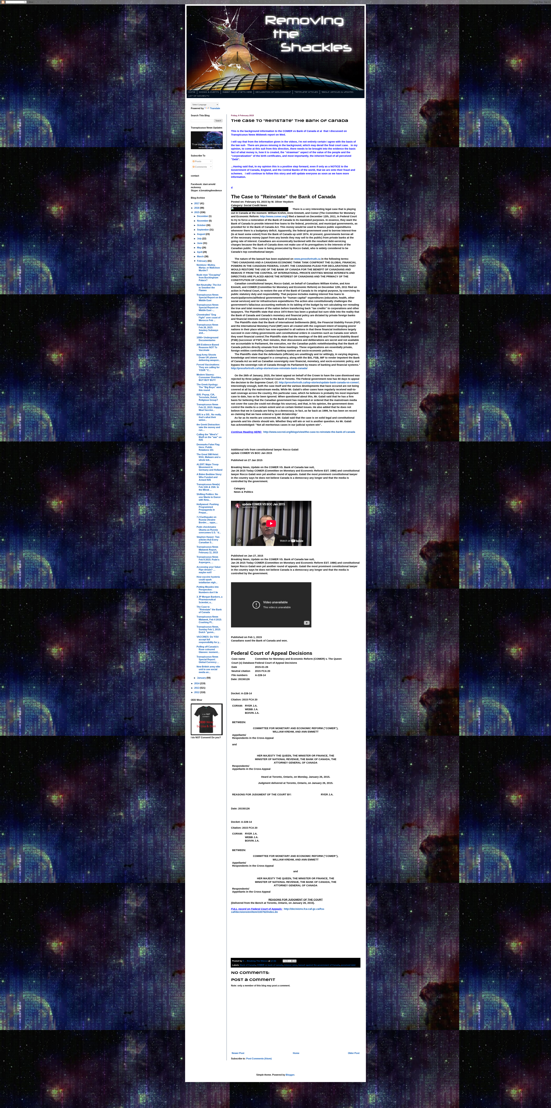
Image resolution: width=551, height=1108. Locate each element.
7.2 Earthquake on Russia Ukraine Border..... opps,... (207, 520)
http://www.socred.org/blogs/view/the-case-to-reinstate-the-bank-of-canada (309, 432)
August (201, 234)
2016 (197, 208)
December (203, 216)
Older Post (353, 1053)
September (203, 229)
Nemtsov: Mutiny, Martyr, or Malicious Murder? (208, 268)
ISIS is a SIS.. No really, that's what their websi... (209, 417)
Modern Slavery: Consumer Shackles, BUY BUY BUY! (209, 377)
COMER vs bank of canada (270, 965)
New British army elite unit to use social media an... (208, 669)
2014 (197, 683)
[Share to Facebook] (292, 961)
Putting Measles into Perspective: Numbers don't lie (208, 590)
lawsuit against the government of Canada (319, 965)
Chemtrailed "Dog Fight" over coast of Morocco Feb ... (208, 317)
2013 (197, 688)
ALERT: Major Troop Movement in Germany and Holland (209, 467)
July (199, 238)
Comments (200, 167)
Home (191, 92)
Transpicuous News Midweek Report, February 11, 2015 (207, 550)
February (202, 261)
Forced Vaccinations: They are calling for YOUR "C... (208, 367)
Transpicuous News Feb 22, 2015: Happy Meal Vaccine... (209, 407)
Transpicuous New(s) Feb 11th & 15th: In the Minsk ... (208, 487)
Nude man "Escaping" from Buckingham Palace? (209, 278)
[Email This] (284, 961)
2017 (197, 203)
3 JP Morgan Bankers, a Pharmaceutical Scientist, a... (209, 599)
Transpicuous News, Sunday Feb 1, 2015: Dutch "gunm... (209, 629)
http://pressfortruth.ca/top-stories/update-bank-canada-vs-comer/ (319, 382)
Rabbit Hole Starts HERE (237, 92)
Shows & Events (209, 92)
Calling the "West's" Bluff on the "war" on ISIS (209, 437)
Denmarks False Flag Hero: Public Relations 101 (208, 447)
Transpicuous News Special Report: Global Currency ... (208, 659)
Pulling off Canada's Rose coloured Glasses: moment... (208, 649)
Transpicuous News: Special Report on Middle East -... (208, 307)
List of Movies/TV (198, 96)
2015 (197, 212)
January (201, 678)
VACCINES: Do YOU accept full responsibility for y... (209, 639)
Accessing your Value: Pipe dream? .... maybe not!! (209, 570)
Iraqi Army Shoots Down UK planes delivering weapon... (208, 357)
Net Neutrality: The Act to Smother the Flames (209, 288)
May (199, 247)
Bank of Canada (248, 965)
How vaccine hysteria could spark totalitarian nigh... (208, 580)
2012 (197, 692)
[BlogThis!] (286, 961)
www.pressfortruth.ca (307, 258)
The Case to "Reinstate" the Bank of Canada (209, 610)
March (200, 256)
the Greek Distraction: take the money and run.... (208, 427)
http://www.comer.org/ (273, 216)
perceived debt (348, 965)
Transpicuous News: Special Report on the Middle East (209, 297)
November (203, 221)
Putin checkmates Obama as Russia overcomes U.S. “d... (209, 530)
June (200, 243)
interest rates (290, 965)
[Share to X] (289, 961)
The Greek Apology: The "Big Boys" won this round (209, 387)
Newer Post (238, 1053)
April (200, 252)
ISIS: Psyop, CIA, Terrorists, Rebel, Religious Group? (207, 397)
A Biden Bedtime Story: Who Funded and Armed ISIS (209, 477)
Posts (197, 161)
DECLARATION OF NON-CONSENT (273, 92)
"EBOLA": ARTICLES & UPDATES (337, 92)
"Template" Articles (306, 92)
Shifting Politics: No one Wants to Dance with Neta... (209, 497)
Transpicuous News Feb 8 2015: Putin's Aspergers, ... (208, 560)
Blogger (290, 1075)
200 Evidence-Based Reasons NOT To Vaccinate (208, 347)
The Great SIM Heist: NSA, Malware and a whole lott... (208, 457)
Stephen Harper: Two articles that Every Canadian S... (208, 540)
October (201, 225)
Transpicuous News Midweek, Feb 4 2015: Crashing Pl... (209, 619)
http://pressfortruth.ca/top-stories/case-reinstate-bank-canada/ (269, 368)
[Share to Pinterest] (295, 961)
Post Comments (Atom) (259, 1058)
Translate (215, 108)
